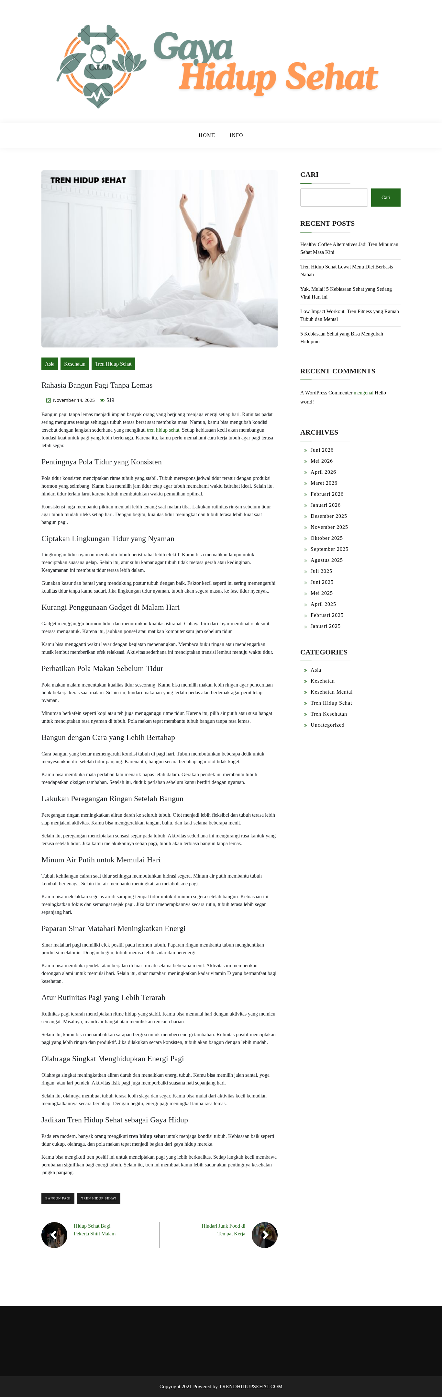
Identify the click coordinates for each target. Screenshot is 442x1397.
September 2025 (329, 549)
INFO (236, 135)
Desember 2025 (329, 516)
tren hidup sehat (98, 1198)
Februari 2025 (327, 615)
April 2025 (323, 604)
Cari (309, 174)
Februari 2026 (327, 494)
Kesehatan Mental (332, 692)
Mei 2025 (322, 593)
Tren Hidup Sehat (113, 364)
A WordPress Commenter (326, 392)
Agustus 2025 (327, 560)
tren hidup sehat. (164, 430)
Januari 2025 (326, 626)
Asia (49, 364)
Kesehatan (74, 364)
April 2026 (323, 472)
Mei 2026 (322, 461)
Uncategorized (328, 725)
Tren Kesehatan (329, 714)
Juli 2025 (321, 571)
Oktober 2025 (327, 538)
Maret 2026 (324, 483)
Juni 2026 (322, 450)
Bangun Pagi (58, 1198)
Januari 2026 (326, 505)
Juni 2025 (322, 582)
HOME (207, 135)
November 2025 (329, 527)
